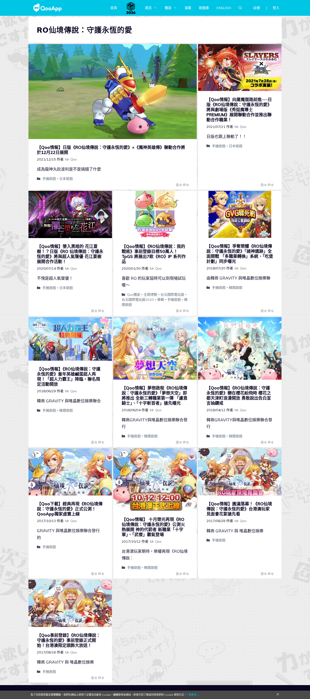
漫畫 (188, 8)
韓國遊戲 (235, 287)
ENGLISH (224, 8)
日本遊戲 (66, 179)
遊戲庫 (204, 8)
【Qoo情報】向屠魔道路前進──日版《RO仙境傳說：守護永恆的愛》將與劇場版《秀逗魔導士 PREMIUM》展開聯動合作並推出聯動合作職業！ (239, 109)
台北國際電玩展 (172, 294)
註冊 (256, 8)
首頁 (113, 8)
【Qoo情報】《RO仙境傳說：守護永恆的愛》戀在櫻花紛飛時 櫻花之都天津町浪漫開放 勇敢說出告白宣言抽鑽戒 (238, 395)
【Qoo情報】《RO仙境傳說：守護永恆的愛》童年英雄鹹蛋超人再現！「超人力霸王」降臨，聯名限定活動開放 (68, 376)
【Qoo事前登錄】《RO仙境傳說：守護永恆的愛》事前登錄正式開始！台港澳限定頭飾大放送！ (68, 640)
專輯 (160, 299)
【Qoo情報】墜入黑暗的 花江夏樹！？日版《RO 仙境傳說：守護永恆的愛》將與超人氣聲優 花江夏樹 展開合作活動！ (70, 254)
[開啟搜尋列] (240, 8)
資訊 (148, 8)
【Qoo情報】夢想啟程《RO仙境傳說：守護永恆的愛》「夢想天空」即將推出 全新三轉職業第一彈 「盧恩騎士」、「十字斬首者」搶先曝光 (154, 395)
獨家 (168, 8)
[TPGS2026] (131, 8)
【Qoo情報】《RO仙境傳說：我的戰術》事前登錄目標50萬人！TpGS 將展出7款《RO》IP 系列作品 (154, 254)
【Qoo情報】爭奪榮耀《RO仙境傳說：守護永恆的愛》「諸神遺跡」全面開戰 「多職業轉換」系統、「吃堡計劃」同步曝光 (239, 254)
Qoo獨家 (133, 294)
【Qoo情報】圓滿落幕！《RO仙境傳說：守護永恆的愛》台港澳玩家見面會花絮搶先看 (239, 509)
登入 (276, 8)
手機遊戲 (49, 179)
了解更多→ (192, 694)
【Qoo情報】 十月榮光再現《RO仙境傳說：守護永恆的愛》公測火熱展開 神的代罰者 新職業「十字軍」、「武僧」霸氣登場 (153, 527)
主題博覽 (150, 294)
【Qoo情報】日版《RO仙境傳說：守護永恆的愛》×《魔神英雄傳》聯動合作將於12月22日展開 (111, 150)
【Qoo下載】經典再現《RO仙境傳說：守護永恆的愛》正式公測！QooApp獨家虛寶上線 (69, 509)
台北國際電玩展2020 (138, 299)
